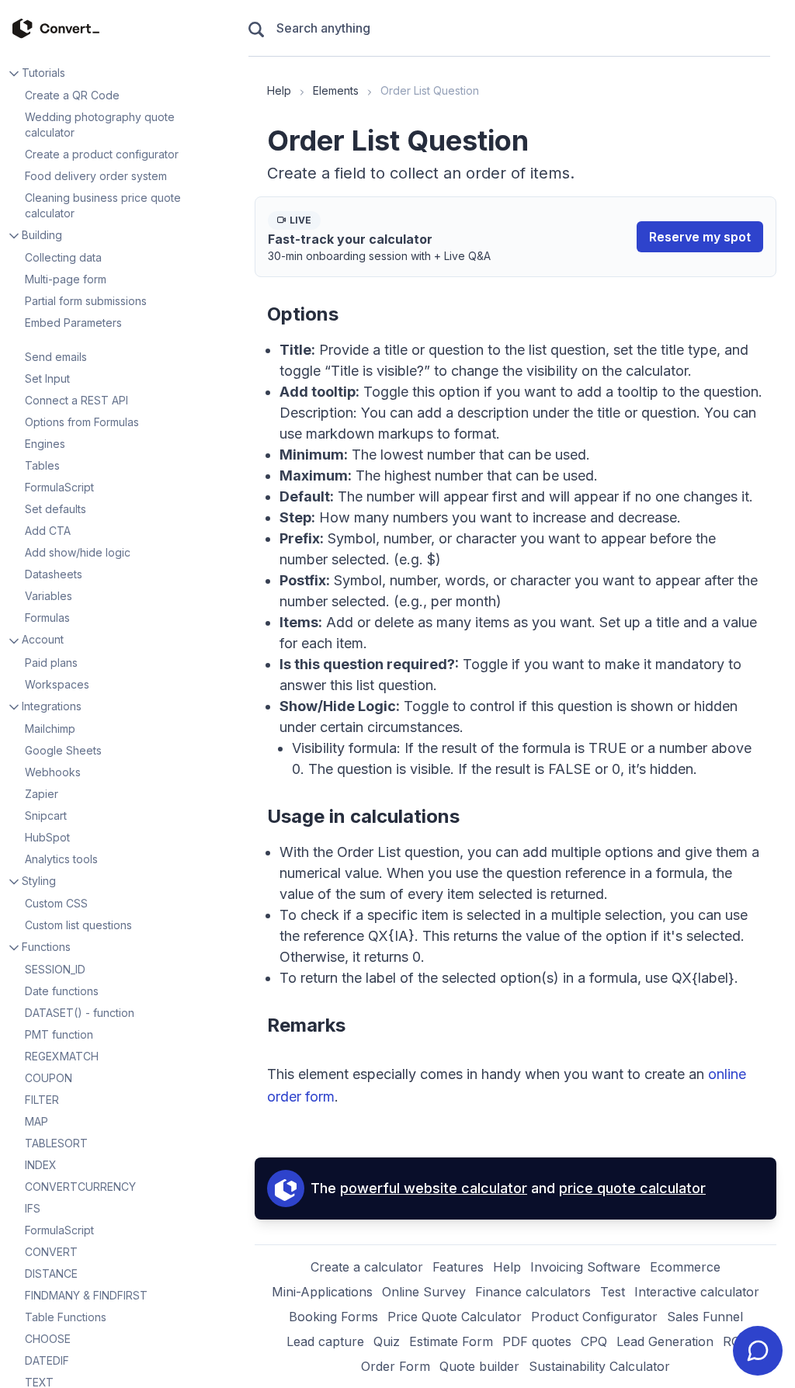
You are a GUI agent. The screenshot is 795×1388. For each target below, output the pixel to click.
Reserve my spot (700, 237)
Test (612, 1292)
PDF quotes (536, 1341)
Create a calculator (367, 1267)
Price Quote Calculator (454, 1316)
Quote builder (479, 1366)
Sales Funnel (705, 1316)
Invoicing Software (585, 1267)
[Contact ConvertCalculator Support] (758, 1351)
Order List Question (429, 90)
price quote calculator (632, 1188)
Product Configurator (594, 1316)
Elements (336, 90)
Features (458, 1267)
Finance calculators (533, 1292)
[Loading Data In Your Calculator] (121, 343)
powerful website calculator (433, 1188)
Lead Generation (664, 1341)
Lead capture (325, 1341)
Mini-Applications (322, 1292)
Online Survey (424, 1292)
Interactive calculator (696, 1292)
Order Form (395, 1366)
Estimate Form (451, 1341)
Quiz (386, 1341)
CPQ (594, 1341)
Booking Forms (333, 1316)
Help (279, 90)
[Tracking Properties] (121, 337)
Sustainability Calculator (599, 1366)
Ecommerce (685, 1267)
